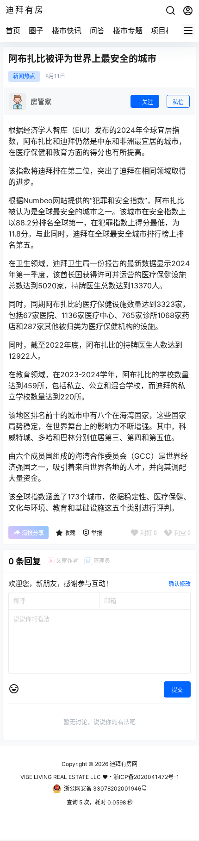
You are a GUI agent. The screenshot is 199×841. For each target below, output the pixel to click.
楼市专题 (128, 30)
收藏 (69, 533)
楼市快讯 (66, 30)
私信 (178, 102)
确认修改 (179, 583)
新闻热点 (24, 76)
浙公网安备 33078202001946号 (105, 788)
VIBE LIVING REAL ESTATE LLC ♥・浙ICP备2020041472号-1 (99, 776)
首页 (13, 30)
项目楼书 (165, 30)
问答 (97, 30)
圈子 (36, 30)
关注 (147, 102)
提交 (177, 689)
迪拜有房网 (122, 763)
